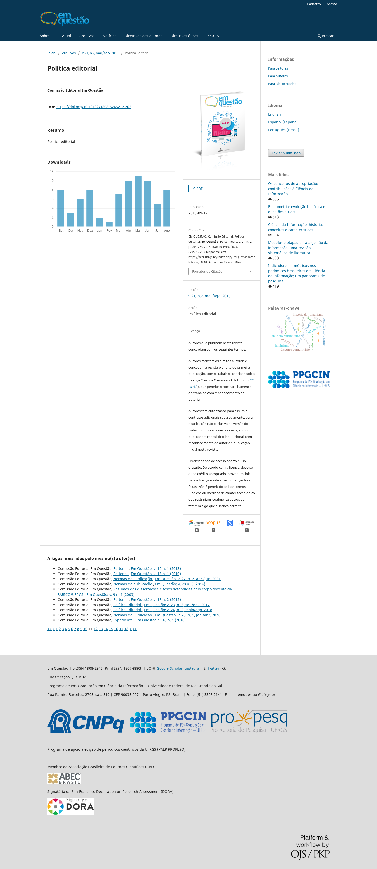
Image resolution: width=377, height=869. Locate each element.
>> (135, 628)
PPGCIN (213, 35)
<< (49, 628)
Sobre (45, 35)
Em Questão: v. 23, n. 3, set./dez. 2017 (177, 604)
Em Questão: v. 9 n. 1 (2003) (110, 594)
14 (106, 628)
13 (101, 628)
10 (85, 628)
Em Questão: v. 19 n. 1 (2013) (156, 568)
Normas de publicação (133, 583)
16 (116, 628)
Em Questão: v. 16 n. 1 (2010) (156, 573)
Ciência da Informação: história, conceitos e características (295, 227)
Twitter (213, 668)
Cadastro (314, 4)
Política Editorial (127, 604)
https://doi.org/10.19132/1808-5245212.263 (93, 106)
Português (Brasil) (283, 129)
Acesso (332, 4)
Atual (66, 35)
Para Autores (278, 76)
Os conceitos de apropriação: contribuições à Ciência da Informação (293, 188)
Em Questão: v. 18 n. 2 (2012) (156, 599)
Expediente (123, 620)
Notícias (109, 35)
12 (96, 628)
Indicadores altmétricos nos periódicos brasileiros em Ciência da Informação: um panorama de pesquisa (296, 273)
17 (121, 628)
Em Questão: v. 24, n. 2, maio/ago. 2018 (178, 609)
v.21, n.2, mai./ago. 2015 (100, 53)
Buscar (327, 35)
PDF (199, 188)
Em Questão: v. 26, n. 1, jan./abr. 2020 (187, 615)
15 (111, 628)
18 (126, 628)
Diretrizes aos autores (143, 35)
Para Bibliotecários (282, 83)
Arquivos (86, 35)
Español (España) (283, 122)
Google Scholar (170, 668)
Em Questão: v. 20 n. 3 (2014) (180, 583)
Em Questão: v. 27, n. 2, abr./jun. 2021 (188, 578)
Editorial (121, 568)
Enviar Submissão (286, 153)
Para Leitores (278, 68)
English (274, 114)
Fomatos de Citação (207, 271)
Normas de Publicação (133, 578)
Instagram (194, 668)
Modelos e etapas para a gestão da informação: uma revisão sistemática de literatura (298, 247)
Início (51, 53)
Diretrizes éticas (184, 35)
